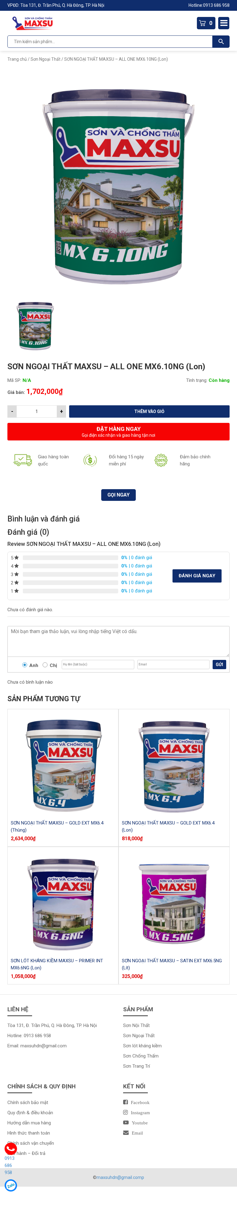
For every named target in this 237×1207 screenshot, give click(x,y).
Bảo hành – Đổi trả (26, 1153)
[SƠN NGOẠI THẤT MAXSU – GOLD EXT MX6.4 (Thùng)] (63, 764)
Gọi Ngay (118, 495)
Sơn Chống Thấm (141, 1056)
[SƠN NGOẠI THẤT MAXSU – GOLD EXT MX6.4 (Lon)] (174, 764)
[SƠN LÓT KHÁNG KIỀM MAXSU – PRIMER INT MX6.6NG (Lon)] (63, 902)
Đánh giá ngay (197, 576)
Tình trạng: (196, 380)
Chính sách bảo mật (27, 1102)
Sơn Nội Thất (136, 1025)
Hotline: (196, 5)
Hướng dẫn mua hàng (29, 1123)
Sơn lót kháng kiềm (142, 1046)
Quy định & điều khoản (30, 1112)
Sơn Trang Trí (136, 1066)
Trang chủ (17, 59)
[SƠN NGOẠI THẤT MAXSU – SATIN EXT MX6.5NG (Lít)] (174, 902)
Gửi (219, 664)
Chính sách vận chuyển (30, 1143)
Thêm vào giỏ (149, 411)
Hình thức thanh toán (28, 1133)
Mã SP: (14, 380)
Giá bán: (16, 392)
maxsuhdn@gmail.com (43, 1046)
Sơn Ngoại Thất (45, 59)
